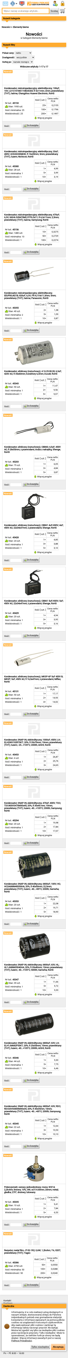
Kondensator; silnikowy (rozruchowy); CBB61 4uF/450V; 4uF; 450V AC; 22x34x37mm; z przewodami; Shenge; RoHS (33, 526)
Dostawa (7, 1303)
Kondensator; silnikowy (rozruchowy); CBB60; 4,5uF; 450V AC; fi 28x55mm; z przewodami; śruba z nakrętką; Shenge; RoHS (32, 449)
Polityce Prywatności (21, 1340)
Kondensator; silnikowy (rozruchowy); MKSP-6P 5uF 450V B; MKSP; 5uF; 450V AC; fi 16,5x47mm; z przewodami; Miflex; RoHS (33, 679)
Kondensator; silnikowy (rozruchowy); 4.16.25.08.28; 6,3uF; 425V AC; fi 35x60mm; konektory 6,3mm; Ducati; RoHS (33, 372)
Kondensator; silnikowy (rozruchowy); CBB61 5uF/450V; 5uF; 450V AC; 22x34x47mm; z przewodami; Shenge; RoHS (33, 602)
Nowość (8, 71)
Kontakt (7, 1300)
